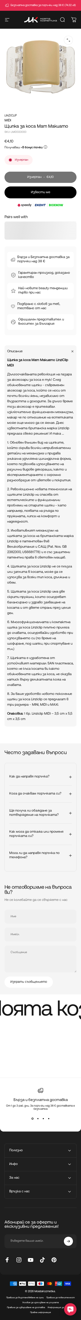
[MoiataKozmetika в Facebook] (7, 1260)
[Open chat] (70, 1309)
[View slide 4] (48, 1118)
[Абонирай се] (68, 1241)
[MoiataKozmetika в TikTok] (42, 1260)
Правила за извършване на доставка (26, 1308)
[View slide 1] (32, 1118)
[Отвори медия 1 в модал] (68, 40)
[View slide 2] (37, 1118)
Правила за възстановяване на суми (25, 1298)
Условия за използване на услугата (40, 1303)
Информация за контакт (61, 1308)
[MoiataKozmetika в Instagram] (19, 1260)
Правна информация (40, 1312)
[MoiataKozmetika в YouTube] (30, 1260)
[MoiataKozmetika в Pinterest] (54, 1260)
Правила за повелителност (60, 1298)
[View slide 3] (43, 1118)
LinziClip (10, 115)
